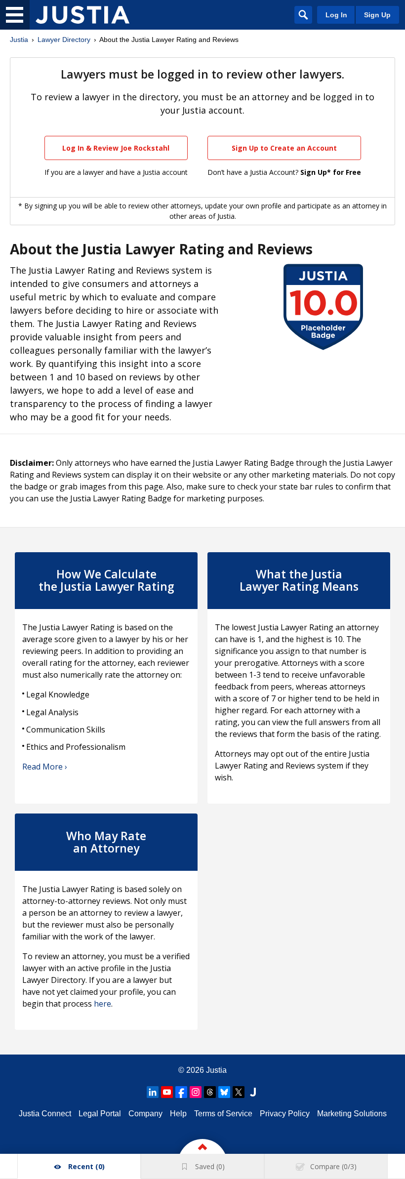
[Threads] (210, 1092)
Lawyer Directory (64, 39)
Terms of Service (223, 1113)
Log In (336, 15)
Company (145, 1113)
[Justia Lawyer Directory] (253, 1092)
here (102, 1003)
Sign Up (377, 15)
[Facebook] (181, 1092)
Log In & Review (115, 148)
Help (178, 1113)
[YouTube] (167, 1092)
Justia (19, 39)
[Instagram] (196, 1092)
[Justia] (82, 15)
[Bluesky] (224, 1092)
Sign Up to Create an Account (284, 148)
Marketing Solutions (352, 1113)
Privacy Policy (285, 1113)
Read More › (44, 766)
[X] (238, 1092)
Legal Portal (100, 1113)
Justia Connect (45, 1113)
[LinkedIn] (153, 1092)
